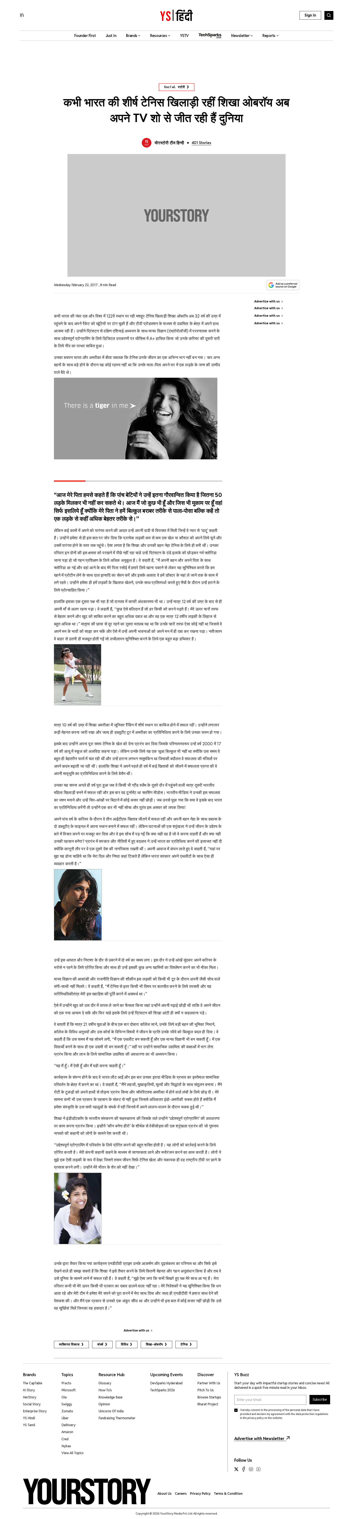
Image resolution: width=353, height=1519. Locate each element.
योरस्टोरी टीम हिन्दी (169, 143)
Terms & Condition (228, 1493)
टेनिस (184, 1344)
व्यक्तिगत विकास (69, 1344)
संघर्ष (100, 1344)
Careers (181, 1493)
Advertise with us (136, 1330)
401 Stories (201, 142)
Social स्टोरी (174, 87)
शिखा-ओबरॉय (154, 1344)
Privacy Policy (200, 1493)
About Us (165, 1493)
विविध (124, 1344)
